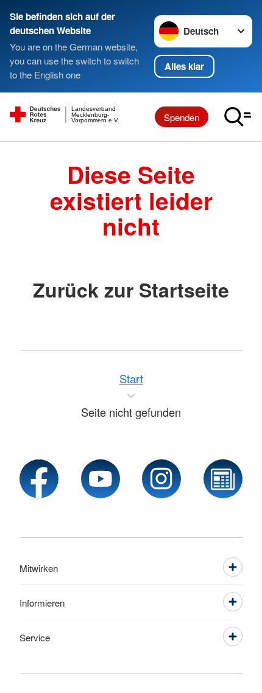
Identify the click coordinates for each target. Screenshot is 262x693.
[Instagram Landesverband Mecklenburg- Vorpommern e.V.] (161, 478)
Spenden (181, 117)
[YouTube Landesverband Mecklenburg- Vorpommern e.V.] (100, 478)
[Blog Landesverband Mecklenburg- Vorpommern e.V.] (223, 478)
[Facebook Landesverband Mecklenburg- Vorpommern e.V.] (38, 478)
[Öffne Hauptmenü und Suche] (237, 116)
